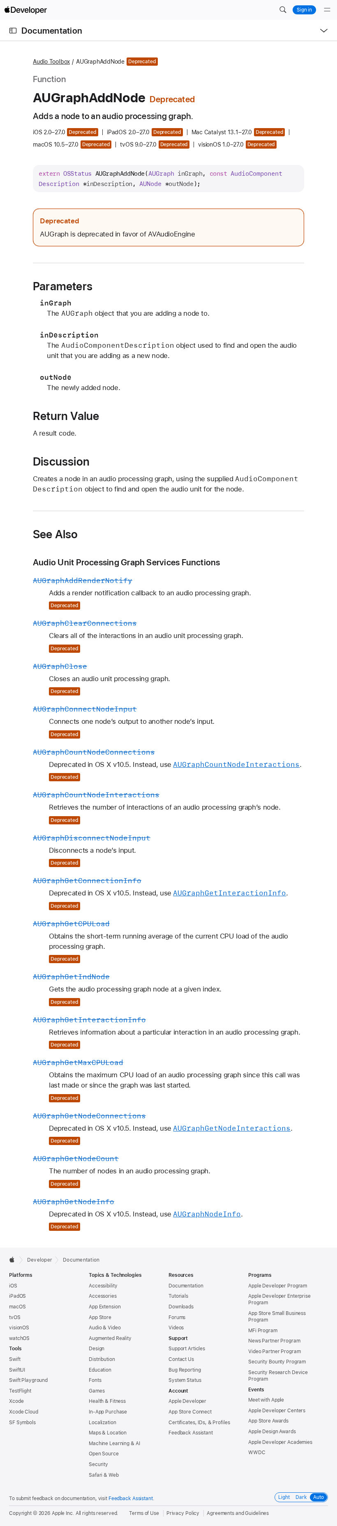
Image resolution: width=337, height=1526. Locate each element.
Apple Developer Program (277, 1286)
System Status (184, 1380)
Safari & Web (104, 1475)
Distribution (102, 1359)
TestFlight (20, 1391)
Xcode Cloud (23, 1412)
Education (100, 1370)
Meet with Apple (266, 1400)
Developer (39, 1260)
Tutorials (178, 1296)
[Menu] (327, 10)
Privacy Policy (182, 1513)
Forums (176, 1317)
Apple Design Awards (272, 1431)
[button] (283, 10)
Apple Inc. (63, 1513)
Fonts (95, 1380)
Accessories (103, 1296)
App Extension (104, 1307)
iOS (13, 1286)
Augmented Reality (110, 1338)
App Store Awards (268, 1421)
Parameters (62, 286)
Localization (102, 1422)
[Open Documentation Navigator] (13, 31)
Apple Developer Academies (280, 1442)
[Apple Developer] (25, 10)
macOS (17, 1307)
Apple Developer (187, 1401)
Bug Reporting (184, 1370)
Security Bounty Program (277, 1362)
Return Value (66, 415)
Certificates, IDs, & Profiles (199, 1422)
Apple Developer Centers (276, 1411)
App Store (100, 1317)
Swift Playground (28, 1380)
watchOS (19, 1338)
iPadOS (17, 1296)
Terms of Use (144, 1513)
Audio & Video (104, 1328)
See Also (55, 534)
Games (96, 1391)
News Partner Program (274, 1341)
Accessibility (103, 1286)
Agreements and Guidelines (238, 1513)
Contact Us (181, 1359)
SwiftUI (17, 1370)
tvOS (15, 1317)
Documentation (51, 30)
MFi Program (262, 1330)
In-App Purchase (108, 1412)
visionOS (19, 1328)
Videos (176, 1328)
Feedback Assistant (190, 1433)
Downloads (181, 1307)
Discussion (61, 461)
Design (96, 1349)
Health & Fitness (107, 1401)
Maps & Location (108, 1433)
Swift (14, 1359)
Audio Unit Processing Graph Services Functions (126, 562)
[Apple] (14, 1259)
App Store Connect (190, 1412)
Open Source (104, 1454)
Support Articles (186, 1349)
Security (98, 1464)
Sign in (304, 10)
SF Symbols (22, 1422)
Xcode (16, 1401)
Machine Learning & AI (114, 1443)
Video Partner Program (274, 1351)
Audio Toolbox (51, 61)
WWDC (256, 1452)
